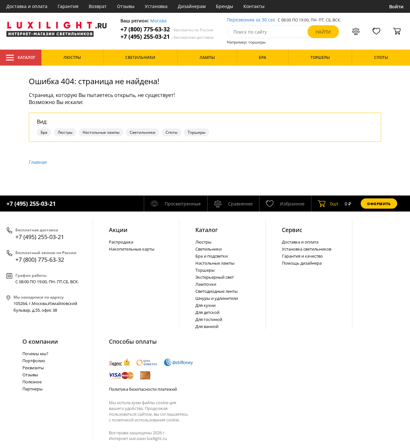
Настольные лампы (101, 132)
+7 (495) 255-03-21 (167, 36)
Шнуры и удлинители (216, 298)
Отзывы (126, 6)
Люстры (65, 132)
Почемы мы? (35, 353)
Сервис (292, 230)
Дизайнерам (192, 6)
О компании (40, 341)
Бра (44, 132)
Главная (38, 162)
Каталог (26, 57)
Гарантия (68, 6)
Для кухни (205, 305)
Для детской (207, 312)
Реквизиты (33, 368)
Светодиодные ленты (216, 291)
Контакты (254, 6)
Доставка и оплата (26, 6)
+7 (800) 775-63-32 (166, 29)
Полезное (32, 382)
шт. (335, 204)
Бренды (224, 6)
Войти (396, 7)
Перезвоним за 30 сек (251, 20)
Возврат (98, 6)
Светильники (142, 132)
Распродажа (121, 242)
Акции (118, 230)
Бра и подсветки (211, 256)
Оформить (379, 203)
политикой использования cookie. (146, 420)
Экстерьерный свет (214, 277)
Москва (158, 21)
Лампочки (205, 284)
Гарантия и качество (302, 256)
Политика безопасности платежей (143, 389)
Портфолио (33, 361)
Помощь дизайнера (302, 263)
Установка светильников (306, 249)
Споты (171, 132)
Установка (156, 6)
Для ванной (206, 326)
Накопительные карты (131, 249)
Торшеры (196, 132)
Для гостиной (208, 319)
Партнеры (32, 389)
